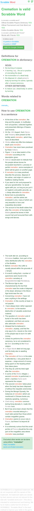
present (23, 134)
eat (6, 185)
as (14, 88)
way (10, 331)
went (11, 182)
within (18, 268)
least (28, 301)
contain (8, 416)
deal (27, 358)
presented (12, 127)
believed (20, 326)
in (21, 122)
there (20, 321)
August (17, 132)
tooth (10, 256)
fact (22, 286)
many (21, 200)
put (30, 187)
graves (21, 416)
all (10, 124)
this (17, 301)
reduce (9, 88)
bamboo (14, 379)
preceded (19, 195)
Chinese (18, 396)
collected (22, 124)
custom (26, 177)
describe (8, 175)
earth (16, 318)
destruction (9, 311)
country (21, 301)
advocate (12, 323)
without (9, 389)
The (6, 207)
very (17, 142)
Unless (7, 338)
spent (12, 363)
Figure (7, 152)
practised (20, 434)
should (21, 429)
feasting (23, 363)
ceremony (20, 83)
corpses (19, 68)
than (20, 414)
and (10, 122)
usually (7, 268)
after (7, 83)
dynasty (18, 404)
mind (29, 331)
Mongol (16, 391)
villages (24, 374)
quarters (14, 124)
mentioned (9, 396)
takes (11, 366)
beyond (24, 421)
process (26, 165)
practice (28, 70)
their (27, 212)
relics (7, 260)
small (30, 426)
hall (12, 215)
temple (9, 271)
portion (7, 429)
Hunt (22, 132)
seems (16, 419)
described (15, 139)
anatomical (27, 311)
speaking (15, 399)
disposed (27, 386)
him (17, 182)
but (12, 421)
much (7, 414)
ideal (18, 152)
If (5, 172)
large (16, 361)
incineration (12, 75)
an (15, 152)
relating (15, 180)
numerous (24, 399)
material (8, 313)
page (30, 170)
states (26, 207)
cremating (11, 73)
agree (7, 187)
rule (21, 293)
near (19, 281)
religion (8, 346)
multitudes (27, 122)
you (8, 182)
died (18, 348)
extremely (12, 426)
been (23, 147)
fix (15, 331)
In (6, 374)
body (26, 75)
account (12, 207)
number (26, 273)
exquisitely (9, 205)
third (23, 368)
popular (11, 303)
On (6, 132)
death (7, 144)
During (7, 391)
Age (15, 283)
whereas (18, 291)
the (6, 68)
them (27, 215)
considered (9, 321)
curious (19, 426)
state (30, 356)
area (23, 431)
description (9, 157)
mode (21, 288)
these (9, 149)
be (14, 170)
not (17, 256)
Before (7, 265)
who (6, 323)
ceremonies (27, 389)
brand (20, 331)
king (6, 122)
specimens (9, 276)
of (15, 68)
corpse (19, 381)
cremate (5, 105)
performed (25, 376)
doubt (7, 424)
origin (19, 177)
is (13, 152)
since (15, 409)
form (19, 202)
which (26, 137)
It (5, 273)
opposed (28, 306)
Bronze (11, 283)
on (21, 170)
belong (22, 411)
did (14, 256)
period (16, 414)
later (11, 414)
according (16, 154)
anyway (16, 328)
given (16, 157)
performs (16, 338)
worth (10, 273)
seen (7, 298)
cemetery (16, 278)
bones (21, 162)
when (7, 386)
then (6, 366)
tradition (16, 258)
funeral (13, 83)
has (15, 147)
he (25, 162)
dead (20, 73)
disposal (11, 78)
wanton (23, 308)
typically (29, 80)
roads (25, 404)
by (10, 80)
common (26, 401)
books (24, 396)
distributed (13, 260)
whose (16, 162)
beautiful (12, 202)
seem (18, 159)
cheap (9, 192)
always (12, 306)
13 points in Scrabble (11, 41)
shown (23, 409)
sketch (23, 152)
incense (11, 129)
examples (27, 167)
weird (13, 137)
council (7, 215)
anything (12, 298)
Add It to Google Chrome (13, 47)
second (8, 376)
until (16, 368)
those (25, 414)
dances (16, 217)
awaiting (24, 351)
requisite (19, 389)
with (11, 187)
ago (28, 348)
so (18, 187)
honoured (21, 215)
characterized (10, 286)
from (7, 124)
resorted (16, 165)
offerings (20, 127)
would (13, 159)
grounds (25, 190)
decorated (17, 205)
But (6, 409)
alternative (16, 192)
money (7, 336)
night (27, 368)
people (17, 122)
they (30, 137)
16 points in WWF (9, 44)
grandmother (16, 185)
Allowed (8, 326)
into (29, 404)
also (21, 283)
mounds (16, 411)
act (21, 70)
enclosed (8, 200)
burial (11, 293)
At (6, 119)
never (19, 147)
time (11, 119)
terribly (7, 137)
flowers (28, 127)
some (21, 167)
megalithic (15, 416)
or (24, 70)
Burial (7, 195)
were (17, 134)
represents (9, 381)
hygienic (11, 190)
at (26, 134)
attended (10, 358)
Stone (28, 291)
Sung (12, 404)
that (30, 159)
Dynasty (23, 391)
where (27, 431)
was (19, 172)
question (12, 316)
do (13, 368)
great (23, 358)
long (21, 187)
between (29, 142)
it (18, 80)
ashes (23, 80)
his (18, 207)
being (7, 363)
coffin (23, 265)
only (6, 331)
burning (11, 68)
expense (8, 361)
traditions (8, 180)
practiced (29, 147)
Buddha (13, 263)
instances (8, 394)
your (9, 185)
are (26, 197)
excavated (9, 165)
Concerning (9, 296)
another (25, 170)
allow (13, 142)
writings (24, 298)
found (20, 276)
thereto (21, 180)
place (16, 366)
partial (7, 167)
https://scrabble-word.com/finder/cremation (13, 445)
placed (13, 212)
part (25, 258)
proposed (25, 182)
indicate (26, 159)
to (19, 80)
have (7, 139)
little (20, 142)
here (11, 195)
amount (21, 361)
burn (22, 333)
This (6, 368)
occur (23, 419)
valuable (19, 311)
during (7, 404)
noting (15, 273)
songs (7, 217)
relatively (8, 399)
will (11, 170)
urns (16, 200)
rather (22, 306)
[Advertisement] (17, 237)
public (20, 190)
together (29, 124)
